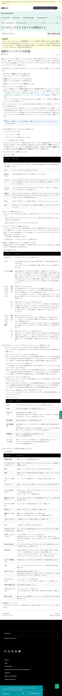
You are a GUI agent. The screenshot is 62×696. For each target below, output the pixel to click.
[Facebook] (5, 651)
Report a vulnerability (11, 676)
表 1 (4, 152)
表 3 (29, 390)
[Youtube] (19, 651)
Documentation (7, 13)
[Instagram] (12, 651)
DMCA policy (8, 666)
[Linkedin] (16, 651)
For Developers (42, 17)
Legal (6, 663)
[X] (8, 651)
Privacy (7, 660)
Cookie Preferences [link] (10, 679)
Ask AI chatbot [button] (18, 1)
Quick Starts (16, 17)
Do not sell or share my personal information (17, 669)
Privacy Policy (6, 693)
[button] (57, 686)
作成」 (50, 114)
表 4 (4, 448)
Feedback (7, 673)
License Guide (5, 17)
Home (3, 23)
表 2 (23, 242)
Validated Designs (28, 17)
